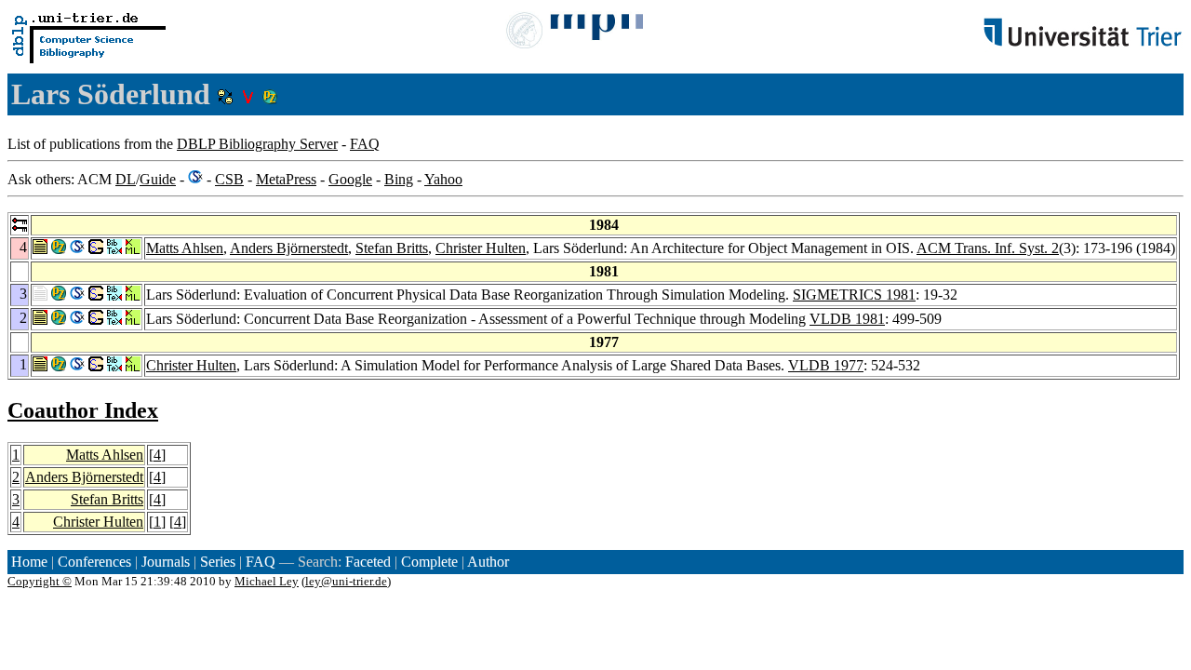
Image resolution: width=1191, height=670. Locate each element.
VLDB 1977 (825, 365)
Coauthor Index (82, 410)
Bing (398, 179)
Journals (165, 562)
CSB (229, 179)
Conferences (94, 562)
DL (125, 179)
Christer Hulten (480, 248)
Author (488, 562)
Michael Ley (266, 581)
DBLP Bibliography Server (257, 144)
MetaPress (286, 179)
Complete (429, 562)
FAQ (365, 144)
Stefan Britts (391, 248)
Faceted (368, 562)
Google (350, 179)
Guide (158, 179)
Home (29, 562)
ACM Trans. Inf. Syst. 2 (988, 248)
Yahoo (443, 179)
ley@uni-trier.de (346, 581)
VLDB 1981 (847, 319)
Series (217, 562)
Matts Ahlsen (184, 248)
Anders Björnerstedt (289, 248)
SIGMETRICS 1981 (854, 294)
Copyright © (39, 581)
